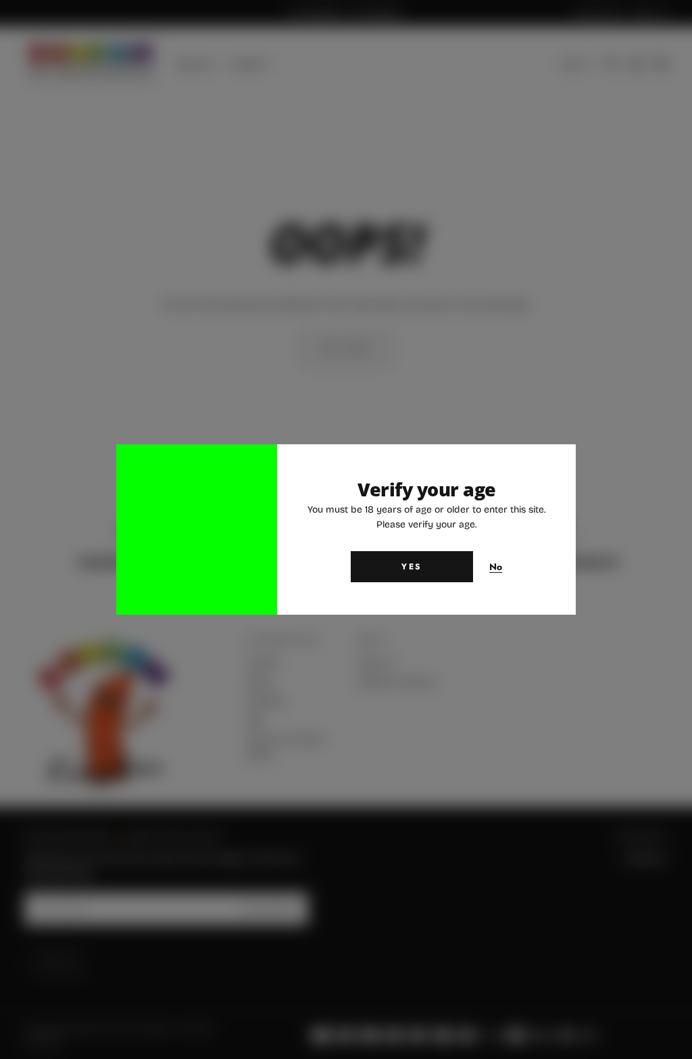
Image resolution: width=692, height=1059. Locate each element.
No (496, 567)
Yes (411, 567)
